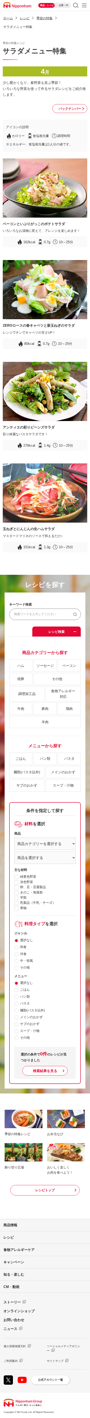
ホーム (8, 18)
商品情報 (10, 1225)
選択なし (26, 940)
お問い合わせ (13, 1320)
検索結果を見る (45, 1071)
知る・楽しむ (13, 1274)
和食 (23, 947)
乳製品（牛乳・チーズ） (38, 902)
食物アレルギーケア (19, 1250)
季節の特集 (44, 18)
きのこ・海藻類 (31, 892)
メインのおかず (31, 1017)
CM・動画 (11, 1287)
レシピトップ (45, 1190)
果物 (23, 908)
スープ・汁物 (29, 1031)
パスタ (25, 1003)
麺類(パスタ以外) (32, 1010)
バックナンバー (70, 108)
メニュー (84, 5)
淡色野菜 (26, 882)
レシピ (25, 18)
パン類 (25, 996)
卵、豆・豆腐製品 (33, 887)
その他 (25, 967)
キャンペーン (13, 1262)
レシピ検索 (56, 632)
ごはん (25, 989)
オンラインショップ (19, 1311)
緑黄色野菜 (28, 876)
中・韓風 (26, 960)
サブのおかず (29, 1024)
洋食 (23, 954)
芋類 (23, 897)
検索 (75, 5)
